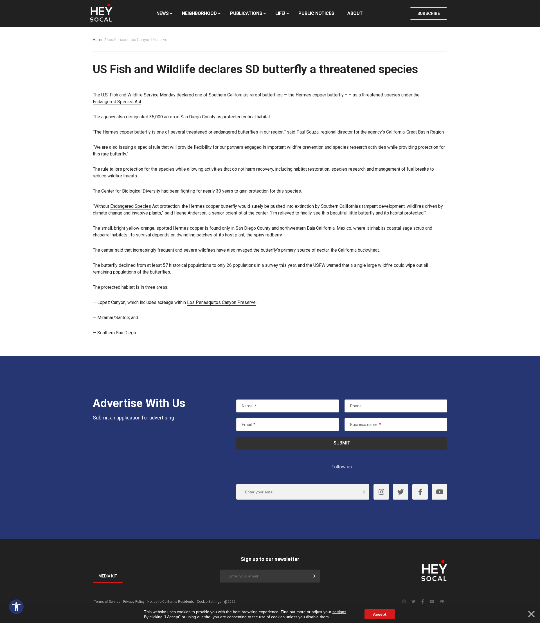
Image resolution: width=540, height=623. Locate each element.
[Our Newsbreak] (442, 602)
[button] (16, 606)
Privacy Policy (134, 602)
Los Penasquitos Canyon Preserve (221, 302)
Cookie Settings (209, 602)
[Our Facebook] (420, 492)
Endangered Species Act (117, 101)
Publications (246, 13)
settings (339, 612)
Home (98, 39)
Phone (356, 406)
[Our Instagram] (381, 492)
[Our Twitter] (400, 492)
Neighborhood (199, 13)
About (355, 13)
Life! (280, 13)
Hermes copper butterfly (320, 95)
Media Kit (107, 576)
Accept (379, 614)
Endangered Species (130, 206)
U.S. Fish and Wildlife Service (130, 95)
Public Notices (316, 13)
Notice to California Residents (170, 602)
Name (249, 406)
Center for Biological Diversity (130, 191)
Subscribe (428, 13)
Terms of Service (107, 602)
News (162, 13)
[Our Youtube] (439, 492)
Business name (365, 424)
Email (248, 424)
